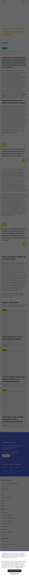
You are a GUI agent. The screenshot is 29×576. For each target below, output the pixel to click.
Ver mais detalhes (14, 573)
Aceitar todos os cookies (14, 570)
